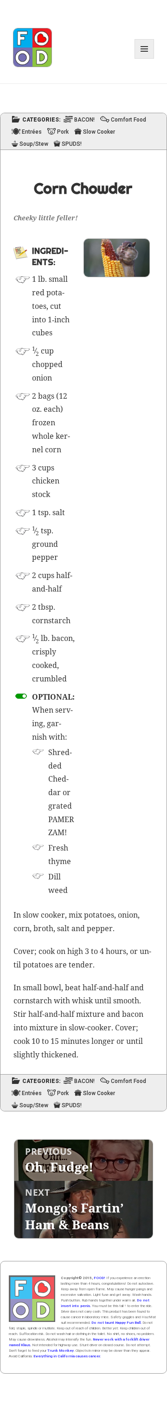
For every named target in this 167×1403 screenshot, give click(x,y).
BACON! (84, 120)
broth (43, 928)
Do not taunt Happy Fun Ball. (116, 1323)
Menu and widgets (144, 58)
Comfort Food (128, 120)
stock (41, 494)
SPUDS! (72, 144)
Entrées (32, 132)
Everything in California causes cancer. (67, 1356)
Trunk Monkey (60, 1351)
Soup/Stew (33, 144)
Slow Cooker (99, 132)
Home (32, 1298)
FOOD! (99, 1278)
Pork (63, 132)
